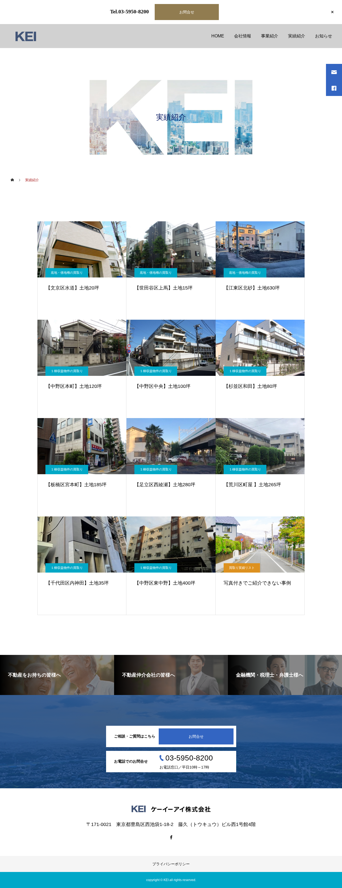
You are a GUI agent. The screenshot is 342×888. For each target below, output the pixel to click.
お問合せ (186, 12)
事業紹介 (269, 36)
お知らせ (323, 36)
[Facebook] (171, 837)
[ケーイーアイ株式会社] (26, 36)
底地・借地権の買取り (67, 273)
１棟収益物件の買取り (67, 371)
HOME (217, 36)
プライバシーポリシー (171, 864)
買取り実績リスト (242, 568)
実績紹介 (296, 36)
